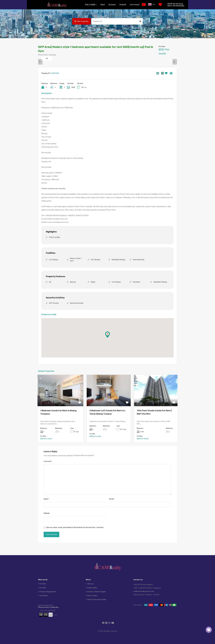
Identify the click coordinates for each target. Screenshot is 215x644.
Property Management (48, 591)
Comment (48, 461)
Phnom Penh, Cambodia (48, 606)
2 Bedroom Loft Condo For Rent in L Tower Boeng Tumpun (107, 412)
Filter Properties (82, 21)
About (102, 5)
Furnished (136, 282)
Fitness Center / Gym (76, 259)
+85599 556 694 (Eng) (175, 4)
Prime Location (54, 237)
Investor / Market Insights (96, 591)
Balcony (73, 282)
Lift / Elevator (95, 259)
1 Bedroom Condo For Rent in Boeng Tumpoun (58, 412)
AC (50, 282)
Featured (122, 5)
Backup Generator (76, 303)
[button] (107, 334)
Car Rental (43, 595)
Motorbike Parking (118, 259)
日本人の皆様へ (91, 5)
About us (90, 584)
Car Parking (53, 259)
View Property (60, 400)
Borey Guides (92, 595)
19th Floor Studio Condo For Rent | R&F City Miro (154, 412)
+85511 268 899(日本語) (175, 6)
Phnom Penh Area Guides (96, 599)
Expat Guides (92, 588)
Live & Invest (134, 5)
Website (47, 513)
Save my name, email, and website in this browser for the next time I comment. (75, 527)
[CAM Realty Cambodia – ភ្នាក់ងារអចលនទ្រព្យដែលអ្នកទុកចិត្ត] (56, 4)
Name (46, 499)
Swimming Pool (138, 259)
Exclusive (112, 5)
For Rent (43, 584)
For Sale (43, 588)
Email (111, 499)
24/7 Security (54, 303)
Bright (93, 282)
